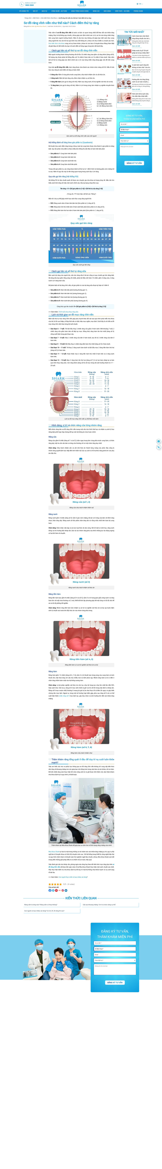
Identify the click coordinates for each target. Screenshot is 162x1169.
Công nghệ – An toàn (59, 11)
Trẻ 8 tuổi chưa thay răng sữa (68, 312)
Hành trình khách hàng (80, 11)
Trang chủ (27, 18)
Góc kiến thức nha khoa (49, 18)
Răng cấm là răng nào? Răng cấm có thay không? (40, 905)
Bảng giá (96, 11)
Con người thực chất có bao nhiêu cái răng (73, 877)
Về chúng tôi (24, 11)
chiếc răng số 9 (64, 696)
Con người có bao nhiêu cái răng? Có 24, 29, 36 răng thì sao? (44, 911)
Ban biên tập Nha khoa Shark (37, 26)
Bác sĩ (35, 11)
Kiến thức (36, 18)
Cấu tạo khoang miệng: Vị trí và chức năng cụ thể (99, 905)
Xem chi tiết (136, 46)
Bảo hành (107, 11)
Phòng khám (138, 11)
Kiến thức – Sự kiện (122, 11)
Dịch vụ (44, 11)
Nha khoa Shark (54, 852)
